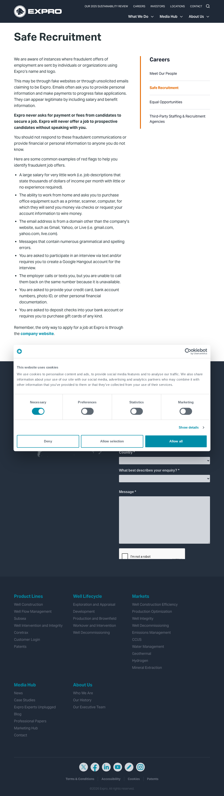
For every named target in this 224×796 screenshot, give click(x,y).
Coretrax (21, 632)
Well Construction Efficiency (155, 604)
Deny (48, 441)
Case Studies (24, 700)
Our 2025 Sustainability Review (106, 6)
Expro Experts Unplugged (35, 707)
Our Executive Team (89, 707)
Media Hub (168, 16)
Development (84, 611)
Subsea (20, 618)
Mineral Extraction (147, 667)
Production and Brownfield (94, 618)
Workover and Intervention (94, 625)
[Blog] (129, 767)
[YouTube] (117, 767)
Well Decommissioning (91, 632)
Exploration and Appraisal (94, 604)
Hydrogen (140, 660)
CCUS (137, 639)
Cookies (134, 779)
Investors (157, 6)
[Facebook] (95, 767)
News (18, 693)
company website (37, 333)
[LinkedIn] (106, 767)
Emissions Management (151, 632)
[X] (83, 767)
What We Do (138, 16)
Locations (177, 6)
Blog (17, 714)
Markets (140, 596)
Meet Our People (163, 73)
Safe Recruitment (164, 87)
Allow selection (112, 441)
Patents (20, 646)
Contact (196, 6)
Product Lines (28, 596)
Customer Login (27, 639)
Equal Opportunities (166, 102)
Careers (139, 6)
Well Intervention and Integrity (38, 625)
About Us (196, 16)
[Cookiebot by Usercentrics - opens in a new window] (188, 351)
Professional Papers (30, 721)
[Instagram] (140, 767)
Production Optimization (152, 611)
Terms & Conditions (80, 779)
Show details (189, 427)
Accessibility (111, 779)
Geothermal (141, 653)
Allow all (176, 441)
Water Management (148, 646)
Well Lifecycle (87, 596)
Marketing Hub (26, 728)
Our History (82, 700)
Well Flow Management (33, 611)
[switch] (87, 411)
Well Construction (28, 604)
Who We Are (83, 693)
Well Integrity (142, 618)
